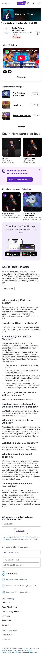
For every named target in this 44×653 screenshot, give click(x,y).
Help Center (7, 635)
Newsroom (6, 620)
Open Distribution (9, 607)
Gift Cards (6, 639)
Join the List (21, 531)
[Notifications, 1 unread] (39, 3)
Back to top (8, 288)
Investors (6, 616)
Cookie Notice (28, 652)
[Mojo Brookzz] (32, 150)
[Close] (39, 169)
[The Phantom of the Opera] (32, 206)
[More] (38, 10)
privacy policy (8, 539)
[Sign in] (33, 3)
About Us (6, 602)
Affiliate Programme (10, 611)
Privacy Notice (15, 652)
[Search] (28, 3)
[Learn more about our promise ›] (10, 573)
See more (21, 126)
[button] (8, 3)
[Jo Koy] (11, 150)
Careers (5, 625)
